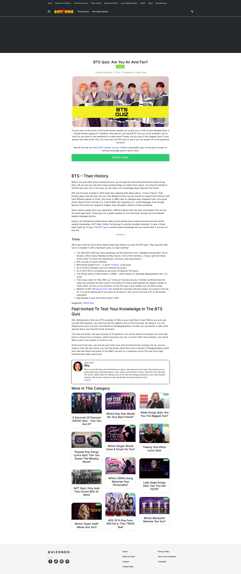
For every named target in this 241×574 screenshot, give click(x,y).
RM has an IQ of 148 (102, 289)
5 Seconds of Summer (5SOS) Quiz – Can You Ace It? (86, 421)
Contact (87, 380)
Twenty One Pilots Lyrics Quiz (154, 449)
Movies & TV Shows (63, 3)
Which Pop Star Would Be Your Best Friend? (120, 415)
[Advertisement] (120, 35)
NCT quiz (102, 227)
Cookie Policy (128, 566)
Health (142, 3)
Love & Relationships (129, 3)
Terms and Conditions (167, 556)
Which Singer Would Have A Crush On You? (120, 447)
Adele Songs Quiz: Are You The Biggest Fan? (154, 414)
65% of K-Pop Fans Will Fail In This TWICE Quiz (120, 524)
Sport (150, 3)
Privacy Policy (163, 551)
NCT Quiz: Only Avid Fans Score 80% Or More (86, 491)
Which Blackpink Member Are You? (154, 520)
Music (50, 3)
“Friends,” (115, 265)
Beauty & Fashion (111, 3)
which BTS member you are (106, 147)
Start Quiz (120, 157)
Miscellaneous (161, 3)
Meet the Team (129, 556)
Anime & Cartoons (81, 3)
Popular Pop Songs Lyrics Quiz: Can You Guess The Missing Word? (87, 456)
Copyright (162, 561)
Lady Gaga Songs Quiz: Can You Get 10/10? (154, 486)
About (125, 551)
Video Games (96, 3)
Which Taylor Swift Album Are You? (87, 525)
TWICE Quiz (88, 303)
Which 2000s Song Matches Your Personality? (120, 481)
